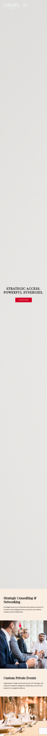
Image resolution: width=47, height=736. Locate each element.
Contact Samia (23, 300)
